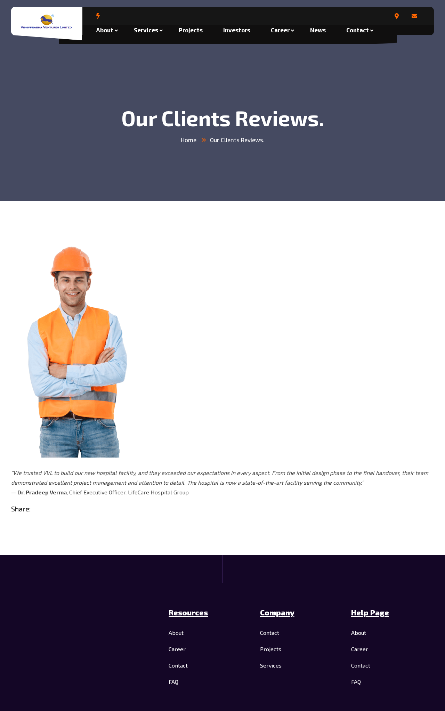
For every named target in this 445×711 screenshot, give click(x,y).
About (104, 29)
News (318, 29)
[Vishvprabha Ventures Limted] (47, 22)
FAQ (173, 681)
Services (146, 29)
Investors (236, 29)
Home (188, 139)
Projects (191, 29)
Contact (357, 29)
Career (280, 29)
